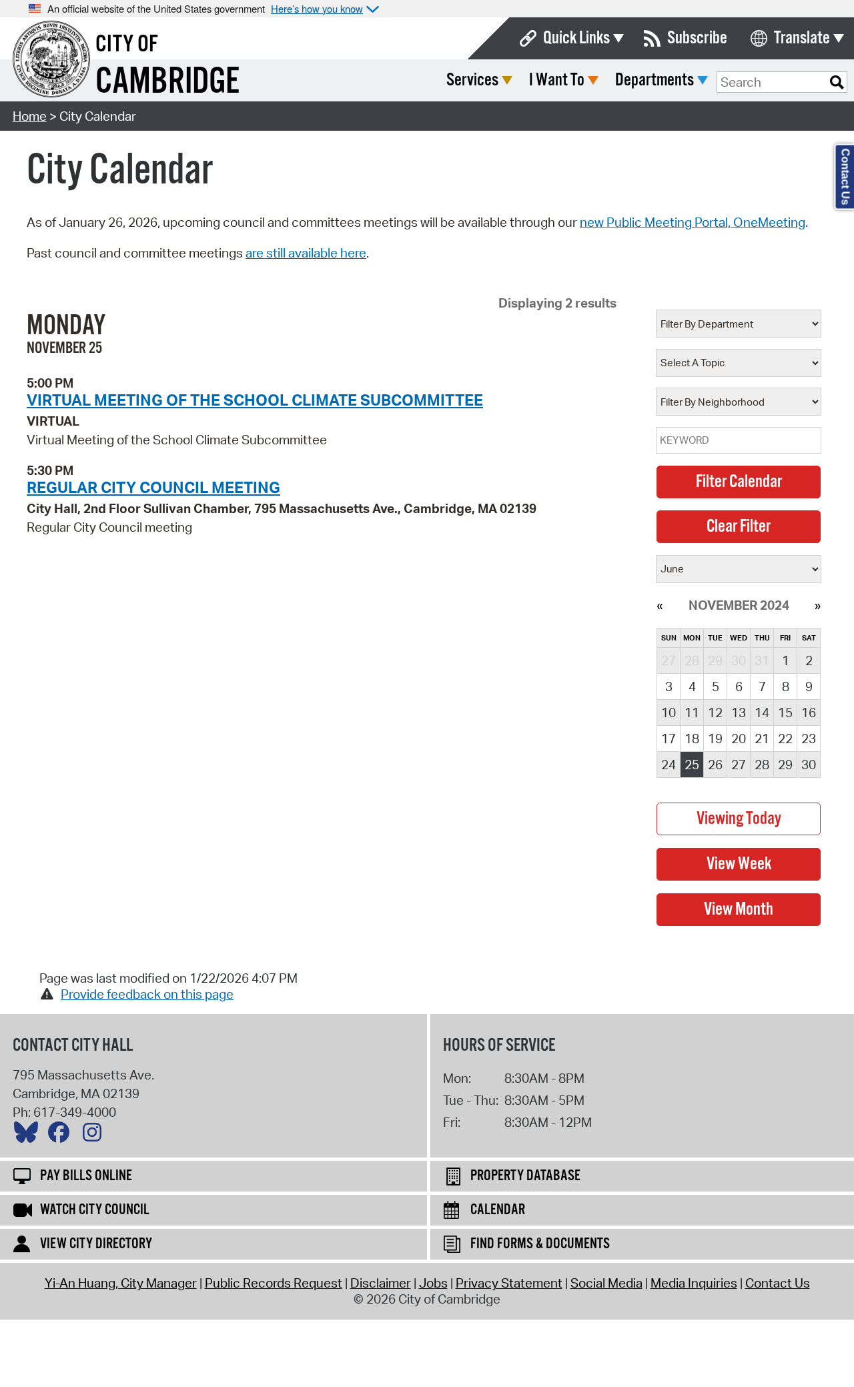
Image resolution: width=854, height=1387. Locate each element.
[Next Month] (818, 605)
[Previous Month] (660, 605)
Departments (654, 80)
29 (785, 765)
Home (30, 116)
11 (692, 713)
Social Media (606, 1283)
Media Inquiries (694, 1283)
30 (808, 765)
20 (738, 739)
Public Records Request (273, 1283)
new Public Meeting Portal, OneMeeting (692, 222)
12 (715, 713)
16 (808, 713)
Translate (802, 38)
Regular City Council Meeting (153, 487)
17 (668, 739)
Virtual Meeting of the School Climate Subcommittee (255, 400)
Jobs (433, 1283)
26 (715, 765)
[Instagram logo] (95, 1135)
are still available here (306, 253)
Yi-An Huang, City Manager (121, 1283)
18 (692, 739)
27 (738, 765)
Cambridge (167, 82)
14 (762, 713)
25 (692, 765)
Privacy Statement (509, 1283)
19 (715, 739)
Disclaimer (380, 1283)
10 (668, 713)
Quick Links (576, 38)
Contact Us (777, 1283)
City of (126, 44)
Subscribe (697, 38)
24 (668, 765)
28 (762, 765)
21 (762, 739)
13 (738, 713)
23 (808, 739)
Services (472, 80)
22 (785, 739)
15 (785, 713)
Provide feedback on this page (147, 994)
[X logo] (29, 1135)
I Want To (556, 80)
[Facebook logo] (62, 1135)
